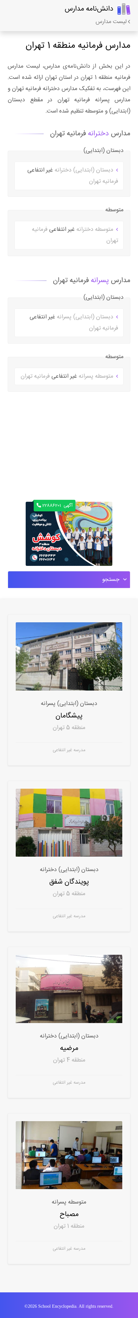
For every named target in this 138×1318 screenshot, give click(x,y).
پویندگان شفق (69, 882)
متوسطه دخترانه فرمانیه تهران (75, 235)
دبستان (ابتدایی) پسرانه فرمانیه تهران (74, 322)
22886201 (57, 505)
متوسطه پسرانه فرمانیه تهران (68, 376)
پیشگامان (69, 716)
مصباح (69, 1214)
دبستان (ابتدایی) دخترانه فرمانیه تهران (72, 175)
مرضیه (69, 1048)
